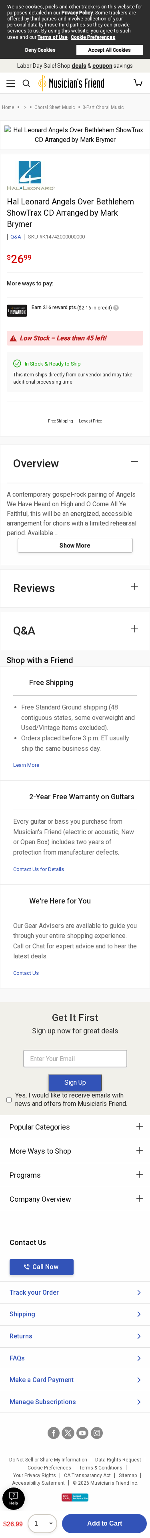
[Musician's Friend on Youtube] (82, 1433)
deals (79, 66)
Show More (75, 545)
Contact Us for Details (38, 869)
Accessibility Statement (38, 1483)
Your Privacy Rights (34, 1475)
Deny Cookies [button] (40, 50)
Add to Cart (104, 1523)
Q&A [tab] (24, 630)
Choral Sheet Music (54, 107)
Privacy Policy (77, 13)
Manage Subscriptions (43, 1402)
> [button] (25, 107)
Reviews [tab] (34, 588)
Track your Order (34, 1292)
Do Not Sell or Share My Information (48, 1460)
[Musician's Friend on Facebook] (53, 1433)
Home (8, 107)
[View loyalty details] (116, 309)
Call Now (45, 1267)
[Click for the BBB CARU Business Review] (75, 1498)
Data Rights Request (118, 1460)
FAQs (17, 1358)
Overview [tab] (36, 463)
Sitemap (128, 1475)
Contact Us (26, 973)
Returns (21, 1336)
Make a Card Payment (42, 1380)
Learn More (26, 765)
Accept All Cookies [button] (109, 50)
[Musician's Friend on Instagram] (97, 1433)
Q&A (15, 237)
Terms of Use (53, 37)
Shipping (22, 1314)
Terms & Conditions (100, 1468)
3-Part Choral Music (103, 107)
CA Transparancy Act (87, 1475)
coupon (102, 66)
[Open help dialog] (13, 1498)
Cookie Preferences (93, 37)
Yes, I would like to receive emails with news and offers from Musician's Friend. (71, 1099)
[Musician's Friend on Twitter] (68, 1433)
